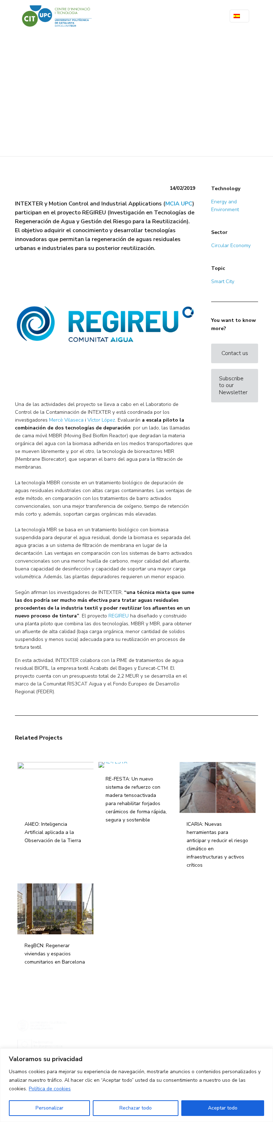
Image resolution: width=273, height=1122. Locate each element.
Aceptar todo (222, 1108)
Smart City (222, 281)
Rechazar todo (135, 1108)
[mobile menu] (209, 16)
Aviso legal (110, 1040)
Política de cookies (50, 1088)
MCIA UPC (178, 204)
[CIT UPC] (57, 16)
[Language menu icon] (239, 16)
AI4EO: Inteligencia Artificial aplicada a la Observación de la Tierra (53, 832)
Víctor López (101, 420)
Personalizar (49, 1108)
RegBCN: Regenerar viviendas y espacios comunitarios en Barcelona (55, 953)
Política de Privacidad (119, 1047)
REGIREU (118, 615)
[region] (136, 1085)
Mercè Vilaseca (66, 420)
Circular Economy (231, 245)
